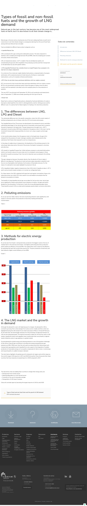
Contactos (65, 5)
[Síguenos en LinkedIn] (66, 484)
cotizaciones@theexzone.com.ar (50, 494)
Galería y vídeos (30, 467)
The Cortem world (67, 443)
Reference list (29, 459)
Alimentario (17, 447)
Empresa (52, 5)
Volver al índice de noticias (67, 83)
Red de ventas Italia (79, 437)
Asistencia (54, 434)
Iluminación (4, 437)
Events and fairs (66, 445)
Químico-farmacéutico (17, 439)
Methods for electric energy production (71, 60)
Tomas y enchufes (6, 447)
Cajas (3, 439)
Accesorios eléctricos (4, 452)
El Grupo (28, 437)
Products (65, 437)
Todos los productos (7, 462)
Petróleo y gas (17, 437)
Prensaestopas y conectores (6, 442)
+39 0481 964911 (27, 488)
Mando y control (6, 450)
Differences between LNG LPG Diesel (70, 51)
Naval (15, 445)
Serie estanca (5, 460)
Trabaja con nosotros (31, 453)
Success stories (66, 447)
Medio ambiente (30, 448)
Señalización (5, 445)
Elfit (27, 441)
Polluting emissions (65, 55)
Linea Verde (53, 450)
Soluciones (41, 434)
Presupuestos (74, 5)
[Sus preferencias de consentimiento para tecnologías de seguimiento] (84, 504)
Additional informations (66, 439)
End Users (40, 439)
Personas (28, 446)
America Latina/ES (81, 1)
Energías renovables (19, 453)
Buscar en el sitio (73, 1)
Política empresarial (31, 451)
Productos (5, 434)
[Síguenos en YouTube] (70, 484)
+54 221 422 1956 (48, 490)
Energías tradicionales (17, 450)
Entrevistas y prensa (31, 465)
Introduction (63, 47)
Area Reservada (54, 452)
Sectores (45, 5)
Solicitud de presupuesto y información (54, 447)
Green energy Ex (6, 456)
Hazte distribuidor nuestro (30, 456)
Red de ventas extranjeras (78, 439)
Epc (39, 437)
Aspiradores (5, 458)
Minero (15, 443)
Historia (28, 444)
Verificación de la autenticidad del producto (55, 442)
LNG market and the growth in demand (71, 64)
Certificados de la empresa (30, 462)
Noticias (59, 5)
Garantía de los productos (54, 437)
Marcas (28, 439)
